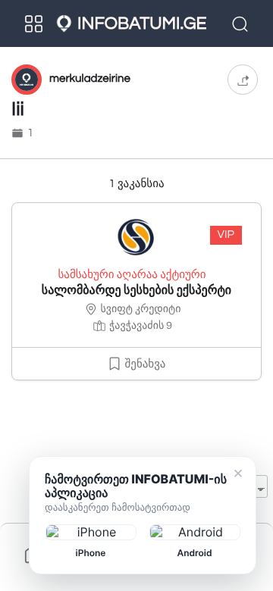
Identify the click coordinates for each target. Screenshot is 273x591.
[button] (243, 79)
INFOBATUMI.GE (141, 23)
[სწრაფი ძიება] (242, 23)
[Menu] (34, 23)
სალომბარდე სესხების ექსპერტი (136, 291)
